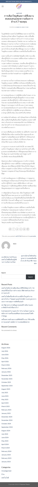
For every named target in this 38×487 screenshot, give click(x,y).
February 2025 (6, 410)
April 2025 (5, 403)
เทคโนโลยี (19, 13)
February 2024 (6, 451)
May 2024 (4, 441)
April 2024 (5, 444)
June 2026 (4, 354)
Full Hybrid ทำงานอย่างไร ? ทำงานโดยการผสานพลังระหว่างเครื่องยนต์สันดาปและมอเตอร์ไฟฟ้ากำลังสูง (17, 313)
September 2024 (7, 427)
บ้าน (2, 474)
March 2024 (5, 448)
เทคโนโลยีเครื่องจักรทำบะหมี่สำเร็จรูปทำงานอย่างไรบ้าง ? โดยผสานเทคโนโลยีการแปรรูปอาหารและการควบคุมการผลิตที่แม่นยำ (18, 298)
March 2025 (5, 406)
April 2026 (5, 361)
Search (3, 273)
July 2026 (4, 351)
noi (27, 27)
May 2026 (4, 358)
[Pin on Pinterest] (24, 229)
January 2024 (6, 455)
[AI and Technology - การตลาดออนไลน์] (19, 6)
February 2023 (6, 458)
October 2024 (6, 423)
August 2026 (5, 348)
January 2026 (6, 372)
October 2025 (6, 382)
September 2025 (7, 386)
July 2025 (4, 392)
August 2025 (5, 389)
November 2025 (6, 379)
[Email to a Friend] (20, 229)
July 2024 (4, 434)
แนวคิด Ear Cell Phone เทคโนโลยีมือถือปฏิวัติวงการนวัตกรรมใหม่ (9, 259)
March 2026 (5, 365)
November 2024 (6, 420)
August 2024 (5, 430)
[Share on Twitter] (17, 229)
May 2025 (4, 399)
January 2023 (6, 461)
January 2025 (6, 413)
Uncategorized (6, 471)
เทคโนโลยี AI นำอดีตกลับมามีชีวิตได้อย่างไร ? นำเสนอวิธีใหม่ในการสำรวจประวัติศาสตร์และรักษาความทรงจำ (18, 290)
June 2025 (4, 396)
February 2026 (6, 368)
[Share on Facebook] (13, 229)
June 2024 (4, 437)
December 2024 (6, 417)
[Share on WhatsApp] (10, 229)
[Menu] (2, 6)
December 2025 (6, 375)
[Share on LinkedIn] (27, 229)
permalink (33, 236)
